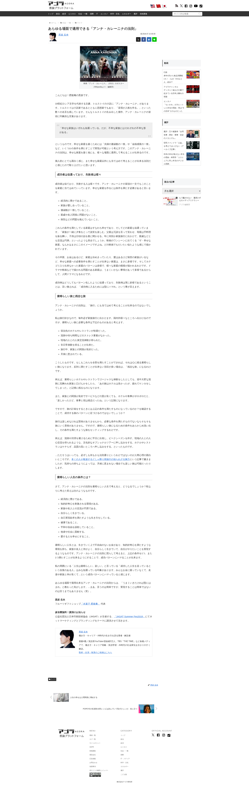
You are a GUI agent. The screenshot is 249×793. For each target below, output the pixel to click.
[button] (199, 13)
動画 (166, 63)
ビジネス (72, 14)
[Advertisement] (112, 6)
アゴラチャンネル (171, 87)
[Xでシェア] (138, 39)
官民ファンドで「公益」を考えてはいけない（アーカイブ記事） (174, 146)
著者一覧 (92, 735)
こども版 (124, 774)
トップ (50, 14)
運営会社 (92, 755)
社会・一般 (82, 14)
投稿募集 (143, 14)
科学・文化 (114, 14)
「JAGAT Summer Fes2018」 (129, 616)
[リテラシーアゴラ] (170, 201)
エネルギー (126, 14)
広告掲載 (92, 759)
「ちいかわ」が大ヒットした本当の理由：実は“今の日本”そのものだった (174, 108)
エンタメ (104, 14)
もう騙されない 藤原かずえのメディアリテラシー (190, 199)
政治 (58, 14)
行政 (165, 72)
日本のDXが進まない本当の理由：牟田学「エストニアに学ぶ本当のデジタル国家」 (174, 159)
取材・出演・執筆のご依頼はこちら (95, 652)
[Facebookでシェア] (143, 39)
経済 (64, 14)
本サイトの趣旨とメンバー (98, 770)
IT (97, 14)
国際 (92, 14)
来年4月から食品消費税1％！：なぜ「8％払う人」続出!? (173, 79)
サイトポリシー (94, 743)
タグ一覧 (92, 739)
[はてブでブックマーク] (149, 39)
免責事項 (92, 766)
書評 (135, 14)
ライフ (53, 679)
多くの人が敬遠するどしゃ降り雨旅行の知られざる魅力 (100, 459)
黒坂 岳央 (63, 35)
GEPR (91, 747)
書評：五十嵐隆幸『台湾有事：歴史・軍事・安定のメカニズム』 (174, 134)
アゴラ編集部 (184, 204)
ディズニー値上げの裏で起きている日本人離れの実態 (174, 93)
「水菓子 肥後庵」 (90, 604)
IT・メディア (125, 759)
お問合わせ (93, 763)
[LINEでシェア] (154, 39)
